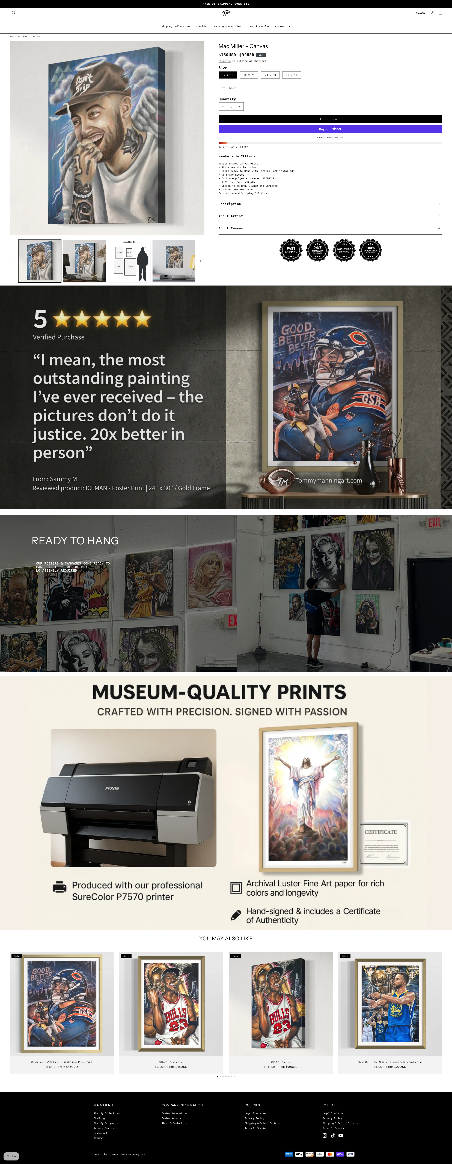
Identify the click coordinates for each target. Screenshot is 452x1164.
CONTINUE (226, 619)
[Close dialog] (250, 535)
